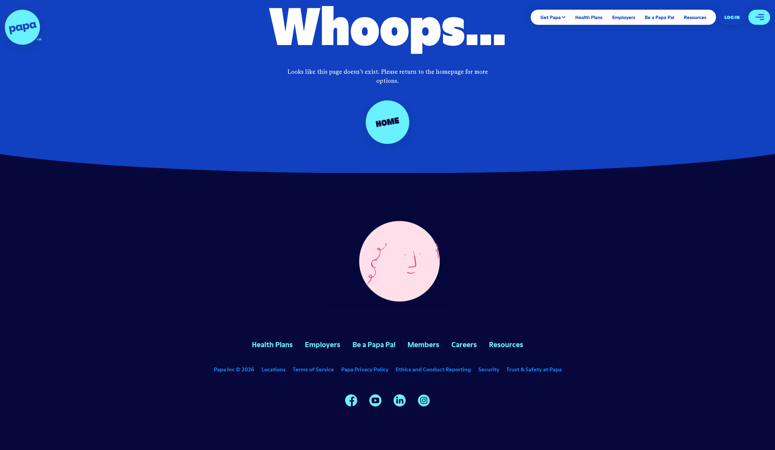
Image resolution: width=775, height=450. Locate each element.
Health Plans (588, 17)
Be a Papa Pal (659, 17)
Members (423, 345)
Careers (464, 345)
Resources (695, 17)
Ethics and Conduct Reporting (433, 369)
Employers (623, 17)
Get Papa (550, 17)
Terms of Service (313, 369)
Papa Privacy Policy (364, 369)
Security (488, 369)
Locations (273, 369)
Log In (732, 17)
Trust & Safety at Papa (534, 369)
